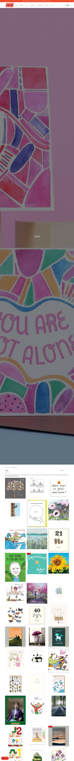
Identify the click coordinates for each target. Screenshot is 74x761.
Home (6, 467)
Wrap (47, 5)
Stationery (33, 5)
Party (51, 5)
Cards (27, 5)
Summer (16, 5)
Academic (21, 5)
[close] (72, 1)
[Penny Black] (10, 5)
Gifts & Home (40, 5)
